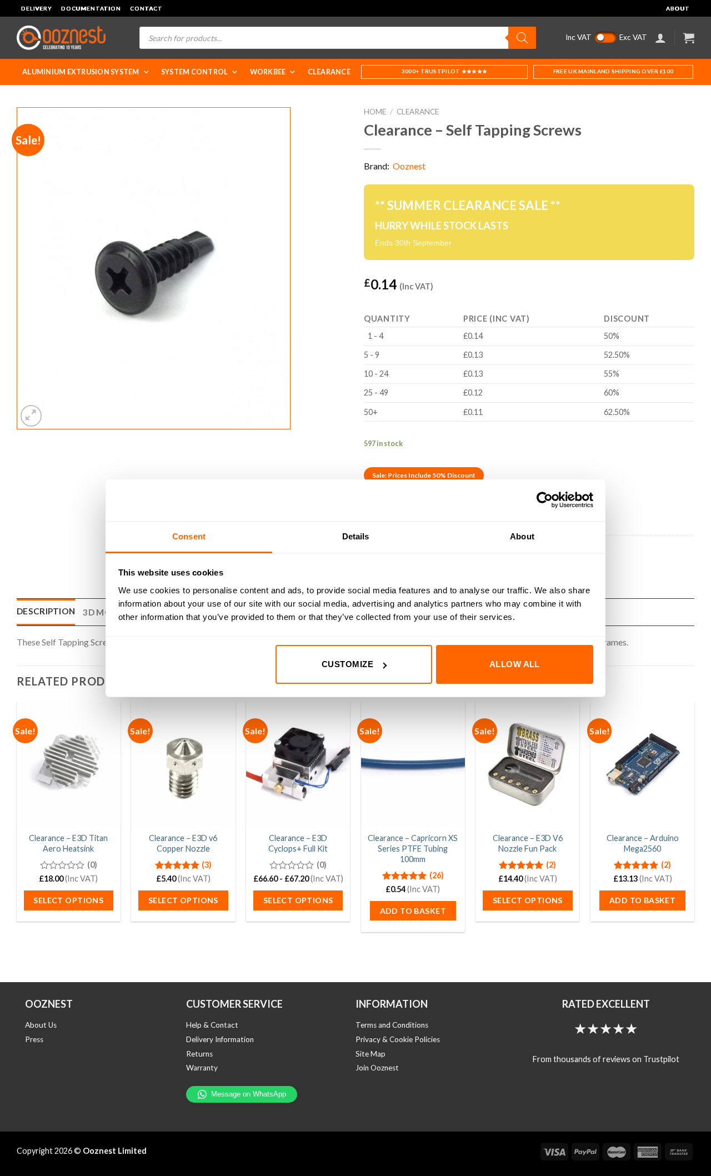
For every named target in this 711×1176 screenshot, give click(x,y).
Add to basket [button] (413, 910)
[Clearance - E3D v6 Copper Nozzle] (183, 764)
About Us (41, 1024)
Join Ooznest (377, 1067)
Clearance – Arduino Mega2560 (643, 843)
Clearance (329, 72)
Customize (347, 664)
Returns (199, 1053)
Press (34, 1039)
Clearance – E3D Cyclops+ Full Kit (298, 843)
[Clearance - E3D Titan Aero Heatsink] (69, 764)
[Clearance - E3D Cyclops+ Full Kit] (298, 764)
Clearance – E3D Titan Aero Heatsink (68, 843)
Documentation (91, 8)
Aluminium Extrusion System (80, 72)
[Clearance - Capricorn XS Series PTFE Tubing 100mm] (413, 764)
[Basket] (688, 38)
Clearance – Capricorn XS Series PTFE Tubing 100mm (413, 848)
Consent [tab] (189, 536)
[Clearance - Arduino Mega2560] (642, 764)
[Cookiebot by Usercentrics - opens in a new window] (544, 500)
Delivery (36, 8)
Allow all (514, 664)
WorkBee (268, 72)
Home (375, 111)
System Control (194, 72)
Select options (68, 900)
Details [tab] (355, 536)
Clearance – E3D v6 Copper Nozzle (183, 843)
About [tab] (522, 536)
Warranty (202, 1067)
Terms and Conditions (392, 1024)
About (678, 8)
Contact (146, 8)
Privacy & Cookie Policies (398, 1039)
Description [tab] (46, 611)
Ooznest (409, 166)
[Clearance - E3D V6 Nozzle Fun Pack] (527, 764)
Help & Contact (212, 1024)
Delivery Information (220, 1039)
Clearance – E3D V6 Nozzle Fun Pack (528, 843)
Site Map (370, 1053)
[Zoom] (31, 416)
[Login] (660, 38)
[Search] (522, 38)
